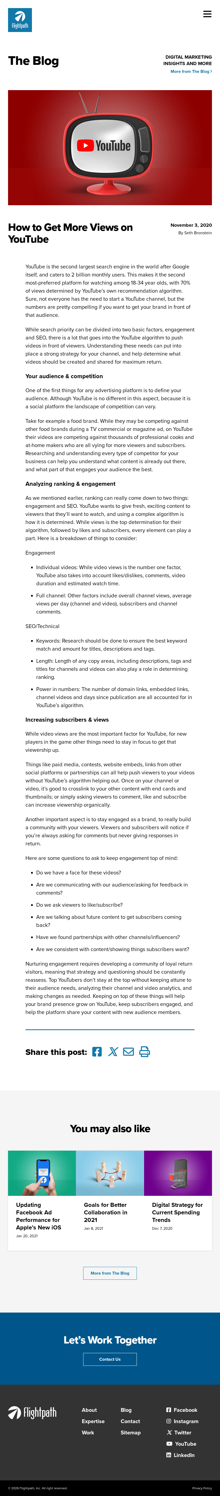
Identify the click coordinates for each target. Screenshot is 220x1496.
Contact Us (110, 1359)
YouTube (185, 1444)
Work (88, 1433)
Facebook (185, 1410)
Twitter (182, 1433)
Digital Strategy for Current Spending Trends (177, 1212)
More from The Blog (190, 71)
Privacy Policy (202, 1488)
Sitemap (131, 1433)
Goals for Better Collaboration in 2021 (105, 1212)
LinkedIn (184, 1455)
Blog (126, 1410)
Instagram (186, 1421)
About (89, 1410)
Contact (130, 1421)
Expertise (93, 1421)
